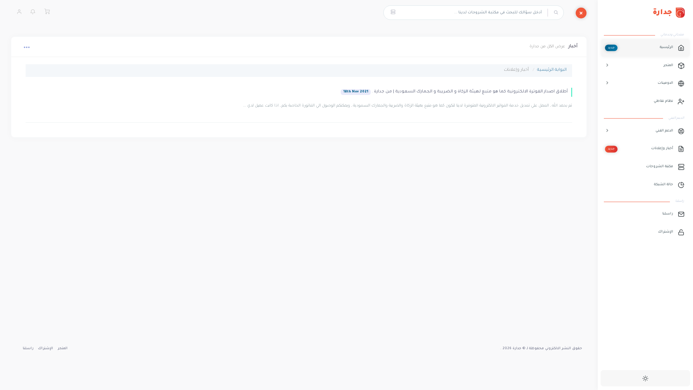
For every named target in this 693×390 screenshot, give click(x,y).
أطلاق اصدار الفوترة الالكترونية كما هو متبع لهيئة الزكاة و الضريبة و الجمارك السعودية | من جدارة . (455, 92)
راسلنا (28, 349)
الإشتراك (45, 349)
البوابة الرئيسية (552, 70)
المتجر (62, 349)
